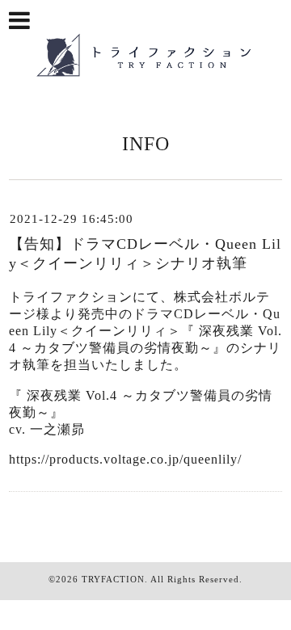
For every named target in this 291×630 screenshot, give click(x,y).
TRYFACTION (113, 579)
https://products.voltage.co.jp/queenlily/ (125, 459)
